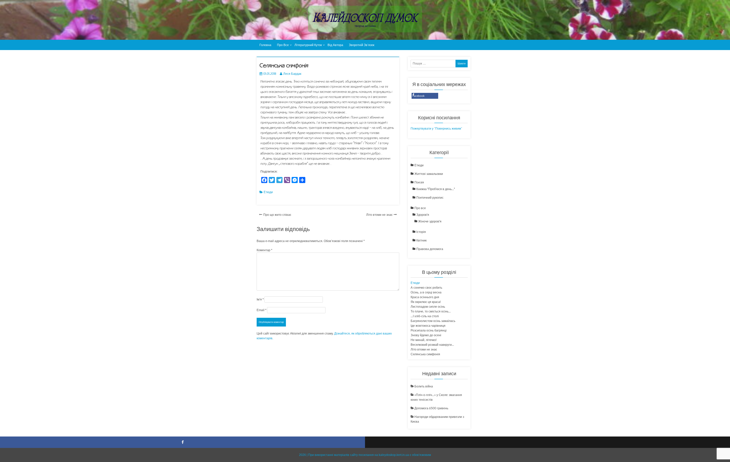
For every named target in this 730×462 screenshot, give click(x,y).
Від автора (335, 45)
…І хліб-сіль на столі (425, 316)
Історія (421, 232)
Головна (265, 45)
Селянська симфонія (425, 354)
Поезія (419, 182)
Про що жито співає (277, 215)
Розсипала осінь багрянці (429, 330)
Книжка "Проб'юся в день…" (435, 189)
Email (261, 310)
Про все (283, 45)
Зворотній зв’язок (361, 45)
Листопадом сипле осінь (428, 306)
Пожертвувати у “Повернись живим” (436, 128)
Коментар (264, 250)
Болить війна (423, 386)
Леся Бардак (292, 74)
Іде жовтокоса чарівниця (428, 325)
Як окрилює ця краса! (426, 302)
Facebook (419, 95)
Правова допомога (429, 249)
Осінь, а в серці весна (426, 292)
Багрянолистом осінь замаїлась (433, 321)
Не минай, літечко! (423, 340)
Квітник (421, 240)
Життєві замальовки (428, 174)
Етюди (268, 192)
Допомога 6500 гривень (431, 408)
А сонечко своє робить (426, 287)
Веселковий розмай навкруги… (432, 344)
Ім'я (260, 299)
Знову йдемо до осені (426, 335)
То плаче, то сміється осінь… (431, 311)
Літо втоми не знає (379, 215)
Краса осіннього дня (425, 297)
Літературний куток (308, 45)
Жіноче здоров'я (429, 221)
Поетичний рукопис (430, 197)
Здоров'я (422, 215)
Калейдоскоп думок (365, 18)
